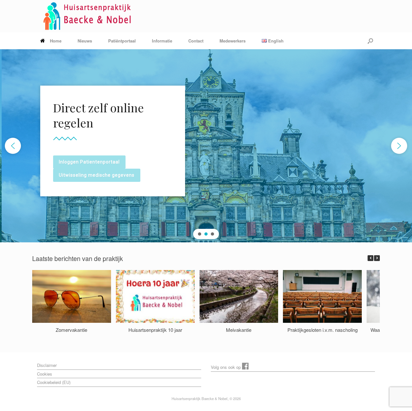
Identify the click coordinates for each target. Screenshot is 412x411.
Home (55, 41)
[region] (206, 145)
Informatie (162, 41)
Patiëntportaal (122, 41)
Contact (195, 41)
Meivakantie (238, 329)
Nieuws (85, 41)
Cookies (44, 374)
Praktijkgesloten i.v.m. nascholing (322, 329)
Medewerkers (233, 41)
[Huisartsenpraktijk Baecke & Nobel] (89, 16)
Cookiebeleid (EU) (53, 382)
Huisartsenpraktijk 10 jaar (155, 329)
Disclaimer (47, 365)
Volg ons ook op (226, 367)
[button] (370, 40)
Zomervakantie (71, 329)
